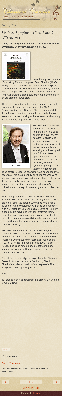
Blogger (36, 393)
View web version (31, 388)
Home (31, 382)
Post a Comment (11, 363)
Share (5, 350)
